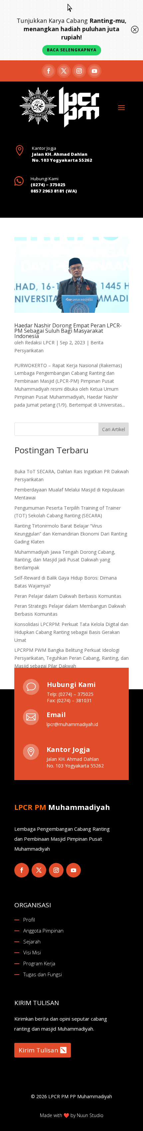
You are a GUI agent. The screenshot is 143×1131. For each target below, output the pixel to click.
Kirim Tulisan (38, 1050)
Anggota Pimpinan (43, 930)
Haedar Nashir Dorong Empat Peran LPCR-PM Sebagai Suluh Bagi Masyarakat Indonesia (68, 331)
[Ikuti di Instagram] (79, 71)
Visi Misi (32, 952)
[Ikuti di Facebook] (48, 71)
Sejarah (32, 941)
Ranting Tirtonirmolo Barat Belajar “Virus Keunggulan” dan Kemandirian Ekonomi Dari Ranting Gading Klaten (70, 534)
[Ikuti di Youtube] (94, 71)
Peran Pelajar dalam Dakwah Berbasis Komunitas (67, 596)
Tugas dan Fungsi (42, 974)
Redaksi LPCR (40, 342)
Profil (29, 919)
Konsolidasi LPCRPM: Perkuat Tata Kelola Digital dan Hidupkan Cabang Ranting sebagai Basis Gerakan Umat (71, 632)
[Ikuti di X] (64, 71)
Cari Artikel (113, 429)
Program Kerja (39, 963)
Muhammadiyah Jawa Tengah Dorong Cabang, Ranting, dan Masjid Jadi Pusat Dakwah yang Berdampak (64, 560)
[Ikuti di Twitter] (39, 870)
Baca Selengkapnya (71, 50)
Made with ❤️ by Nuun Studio (71, 1115)
